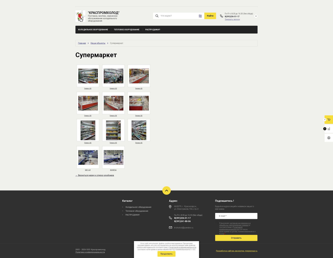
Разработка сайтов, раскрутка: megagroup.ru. (237, 251)
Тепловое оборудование (137, 211)
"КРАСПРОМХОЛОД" (103, 13)
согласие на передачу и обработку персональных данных (235, 224)
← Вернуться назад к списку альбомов (94, 175)
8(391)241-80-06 (182, 221)
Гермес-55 (87, 88)
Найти (210, 16)
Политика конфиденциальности (90, 252)
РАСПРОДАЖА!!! (133, 215)
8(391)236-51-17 (232, 16)
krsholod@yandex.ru (183, 227)
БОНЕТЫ (113, 170)
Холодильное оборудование (139, 207)
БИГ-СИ (88, 170)
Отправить (236, 238)
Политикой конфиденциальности (230, 228)
